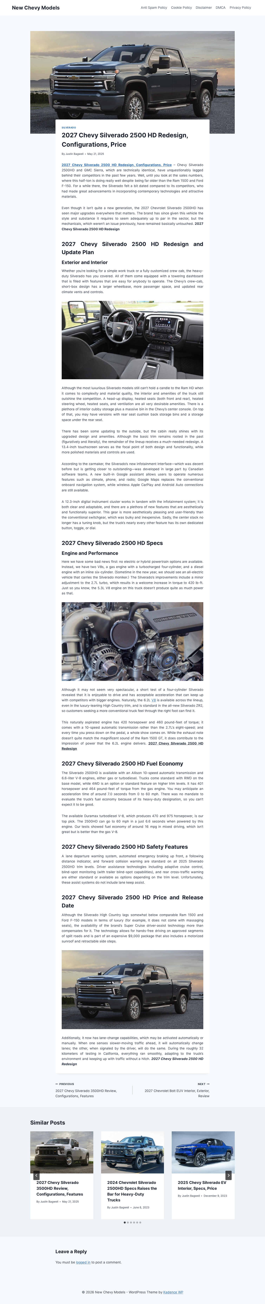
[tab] (125, 1222)
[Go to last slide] (36, 1175)
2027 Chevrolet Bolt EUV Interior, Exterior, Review (177, 1090)
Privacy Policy (240, 8)
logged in (83, 1262)
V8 (154, 700)
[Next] (228, 1175)
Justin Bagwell (74, 153)
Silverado (69, 127)
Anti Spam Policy (154, 8)
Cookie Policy (181, 8)
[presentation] (61, 1152)
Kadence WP (173, 1292)
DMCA (221, 8)
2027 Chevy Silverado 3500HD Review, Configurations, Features (86, 1090)
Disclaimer (204, 8)
